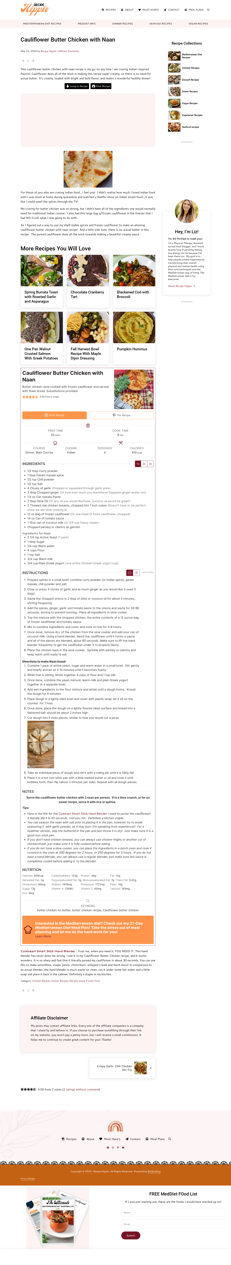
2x (144, 463)
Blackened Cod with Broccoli (133, 294)
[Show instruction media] (129, 573)
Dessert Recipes (190, 79)
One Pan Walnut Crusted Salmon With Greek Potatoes (41, 353)
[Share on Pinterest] (33, 61)
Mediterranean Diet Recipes (192, 56)
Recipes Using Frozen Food (84, 980)
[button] (23, 397)
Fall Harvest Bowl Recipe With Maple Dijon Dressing (86, 353)
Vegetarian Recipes (192, 115)
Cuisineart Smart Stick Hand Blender (48, 951)
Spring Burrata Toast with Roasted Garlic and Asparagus (41, 297)
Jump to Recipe (78, 86)
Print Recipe (102, 86)
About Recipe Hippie (180, 286)
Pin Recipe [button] (123, 415)
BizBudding (154, 1171)
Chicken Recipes (41, 980)
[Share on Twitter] (28, 61)
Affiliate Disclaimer (68, 51)
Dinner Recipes (59, 980)
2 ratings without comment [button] (81, 1089)
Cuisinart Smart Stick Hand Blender (83, 813)
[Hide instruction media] (136, 573)
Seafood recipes (190, 127)
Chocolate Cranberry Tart (87, 294)
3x (150, 463)
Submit (131, 1235)
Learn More (43, 936)
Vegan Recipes (190, 103)
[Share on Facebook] (23, 61)
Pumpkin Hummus (132, 349)
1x (138, 463)
